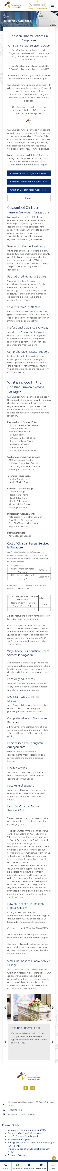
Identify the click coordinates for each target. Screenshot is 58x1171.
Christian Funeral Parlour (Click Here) (29, 181)
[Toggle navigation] (52, 5)
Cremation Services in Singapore (24, 1133)
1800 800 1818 (38, 5)
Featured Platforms (17, 1155)
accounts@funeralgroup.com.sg (21, 1114)
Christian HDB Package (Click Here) (28, 173)
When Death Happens (19, 1139)
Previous (5, 1007)
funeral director (29, 332)
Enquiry (29, 197)
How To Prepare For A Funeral (23, 1136)
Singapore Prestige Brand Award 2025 (27, 1129)
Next (52, 1007)
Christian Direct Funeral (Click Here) (28, 189)
